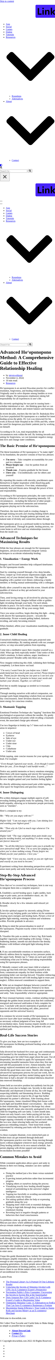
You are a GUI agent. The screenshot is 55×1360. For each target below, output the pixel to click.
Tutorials (10, 34)
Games (9, 29)
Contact (15, 160)
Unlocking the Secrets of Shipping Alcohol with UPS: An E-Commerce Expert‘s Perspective (28, 1288)
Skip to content (7, 1)
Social (9, 26)
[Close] (5, 177)
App (8, 24)
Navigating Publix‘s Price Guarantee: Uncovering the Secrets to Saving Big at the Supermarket (29, 1293)
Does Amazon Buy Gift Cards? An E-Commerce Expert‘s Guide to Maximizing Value (28, 1298)
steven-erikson (15, 375)
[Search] (1, 168)
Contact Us (17, 1333)
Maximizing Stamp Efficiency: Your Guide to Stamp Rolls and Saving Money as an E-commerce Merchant (30, 1310)
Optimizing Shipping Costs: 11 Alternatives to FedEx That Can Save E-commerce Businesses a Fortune (30, 1304)
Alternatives (17, 99)
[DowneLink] (27, 12)
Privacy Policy (18, 1336)
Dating (9, 32)
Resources (10, 383)
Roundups (16, 96)
